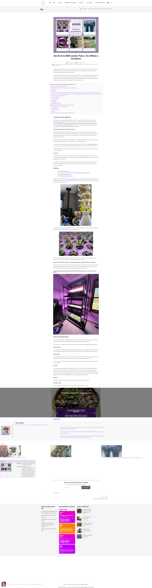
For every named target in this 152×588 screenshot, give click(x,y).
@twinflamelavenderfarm (64, 171)
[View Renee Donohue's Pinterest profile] (12, 431)
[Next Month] (74, 509)
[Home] (80, 8)
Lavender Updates (55, 65)
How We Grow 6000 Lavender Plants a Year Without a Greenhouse (100, 8)
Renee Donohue (71, 62)
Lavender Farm (70, 64)
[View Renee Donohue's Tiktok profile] (12, 433)
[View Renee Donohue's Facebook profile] (12, 425)
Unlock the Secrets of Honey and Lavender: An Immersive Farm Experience (47, 525)
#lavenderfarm (68, 174)
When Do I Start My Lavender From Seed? (59, 457)
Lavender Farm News (78, 64)
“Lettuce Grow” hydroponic (70, 178)
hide (75, 84)
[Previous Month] (73, 509)
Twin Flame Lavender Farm (75, 584)
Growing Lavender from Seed (60, 64)
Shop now (76, 411)
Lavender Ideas (87, 64)
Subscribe (86, 487)
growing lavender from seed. (58, 121)
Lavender (57, 492)
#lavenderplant (62, 174)
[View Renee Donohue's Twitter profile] (12, 428)
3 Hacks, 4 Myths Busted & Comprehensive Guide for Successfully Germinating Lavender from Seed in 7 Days (122, 457)
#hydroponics (78, 172)
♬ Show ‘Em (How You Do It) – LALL (66, 175)
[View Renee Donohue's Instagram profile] (12, 436)
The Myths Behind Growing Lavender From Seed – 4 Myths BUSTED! (13, 457)
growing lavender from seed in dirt (90, 344)
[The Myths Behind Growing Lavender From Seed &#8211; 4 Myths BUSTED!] (24, 451)
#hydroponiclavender (86, 172)
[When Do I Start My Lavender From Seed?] (75, 451)
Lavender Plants (94, 64)
